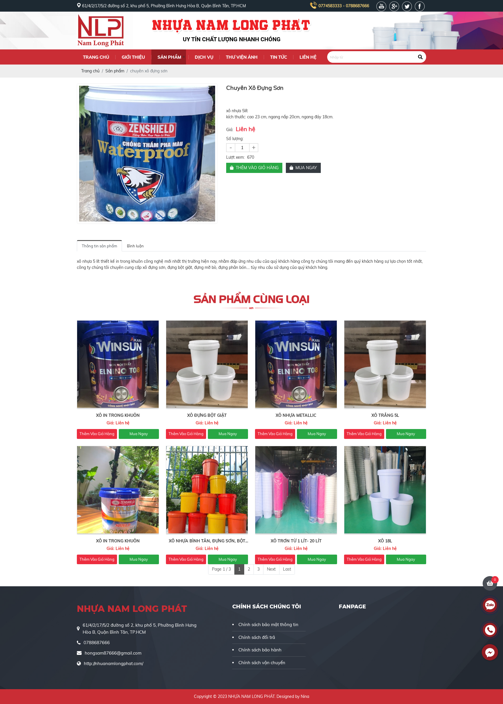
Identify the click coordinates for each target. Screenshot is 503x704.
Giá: (229, 129)
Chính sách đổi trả (256, 637)
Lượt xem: (235, 157)
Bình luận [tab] (135, 246)
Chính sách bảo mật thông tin (268, 624)
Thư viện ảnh (242, 57)
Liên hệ (308, 57)
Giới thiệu (133, 57)
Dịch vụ (204, 57)
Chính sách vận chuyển (261, 662)
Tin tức (278, 57)
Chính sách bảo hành (259, 650)
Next (271, 569)
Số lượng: (234, 138)
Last (287, 569)
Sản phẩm (169, 57)
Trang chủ (96, 57)
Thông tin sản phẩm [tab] (99, 246)
